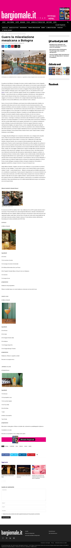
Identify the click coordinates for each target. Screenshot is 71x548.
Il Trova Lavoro (7, 30)
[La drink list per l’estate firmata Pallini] (8, 469)
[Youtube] (45, 18)
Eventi (43, 27)
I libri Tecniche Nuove (53, 533)
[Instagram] (40, 18)
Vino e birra (10, 22)
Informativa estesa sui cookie (61, 542)
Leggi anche (5, 462)
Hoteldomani (51, 19)
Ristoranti (51, 16)
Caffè (17, 22)
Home (3, 33)
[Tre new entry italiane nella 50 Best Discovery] (24, 469)
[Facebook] (38, 18)
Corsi (54, 22)
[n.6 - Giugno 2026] (59, 71)
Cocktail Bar (12, 446)
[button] (67, 22)
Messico (21, 446)
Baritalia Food (14, 27)
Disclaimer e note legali (45, 542)
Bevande (22, 22)
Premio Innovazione (34, 27)
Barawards (23, 27)
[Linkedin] (42, 18)
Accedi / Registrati (60, 25)
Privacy (52, 542)
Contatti (26, 531)
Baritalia (5, 27)
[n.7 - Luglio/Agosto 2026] (64, 14)
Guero (17, 446)
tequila (30, 446)
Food (28, 22)
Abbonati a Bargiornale (27, 439)
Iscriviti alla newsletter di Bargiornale (32, 535)
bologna (6, 446)
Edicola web (55, 64)
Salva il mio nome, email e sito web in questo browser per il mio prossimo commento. (21, 514)
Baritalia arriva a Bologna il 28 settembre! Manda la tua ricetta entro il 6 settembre (38, 477)
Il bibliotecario (51, 27)
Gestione (49, 22)
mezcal (25, 446)
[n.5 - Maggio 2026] (66, 71)
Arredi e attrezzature (38, 22)
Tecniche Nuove (52, 531)
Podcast (60, 27)
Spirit (4, 22)
